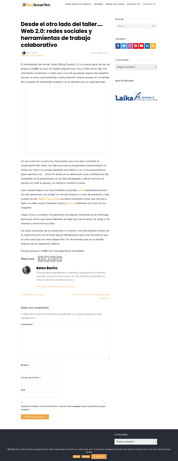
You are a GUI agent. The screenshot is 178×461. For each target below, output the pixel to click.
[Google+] (53, 259)
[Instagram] (129, 46)
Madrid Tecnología (48, 199)
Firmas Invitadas (115, 4)
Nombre (25, 365)
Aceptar (76, 457)
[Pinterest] (135, 46)
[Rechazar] (174, 453)
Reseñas (98, 4)
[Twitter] (47, 259)
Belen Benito (32, 53)
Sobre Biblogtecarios (77, 4)
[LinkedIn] (59, 259)
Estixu (70, 203)
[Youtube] (141, 46)
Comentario (27, 324)
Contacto (149, 4)
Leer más (99, 457)
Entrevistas (133, 4)
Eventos (25, 56)
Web (23, 390)
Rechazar (85, 457)
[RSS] (153, 46)
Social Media (36, 56)
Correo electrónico (31, 377)
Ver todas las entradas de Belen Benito (55, 286)
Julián (80, 190)
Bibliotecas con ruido (34, 294)
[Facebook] (40, 259)
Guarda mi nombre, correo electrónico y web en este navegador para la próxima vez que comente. (63, 408)
